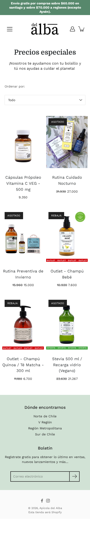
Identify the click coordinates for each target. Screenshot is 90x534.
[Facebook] (42, 501)
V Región (45, 422)
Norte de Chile (45, 416)
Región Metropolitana (45, 428)
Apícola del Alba (50, 508)
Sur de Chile (45, 434)
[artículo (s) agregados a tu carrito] (81, 29)
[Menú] (10, 29)
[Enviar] (74, 476)
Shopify (56, 512)
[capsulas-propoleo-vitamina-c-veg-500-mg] (23, 142)
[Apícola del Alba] (45, 29)
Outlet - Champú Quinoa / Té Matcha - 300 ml (23, 364)
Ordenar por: (15, 86)
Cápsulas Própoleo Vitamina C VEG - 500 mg (23, 183)
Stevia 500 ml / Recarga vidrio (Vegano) (67, 364)
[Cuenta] (72, 29)
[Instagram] (48, 501)
